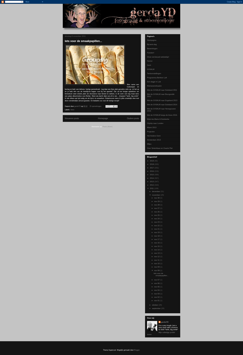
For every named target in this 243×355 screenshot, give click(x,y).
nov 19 (157, 232)
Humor (150, 61)
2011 (152, 188)
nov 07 (157, 280)
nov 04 (157, 290)
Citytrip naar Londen (155, 123)
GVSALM (150, 69)
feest (72, 110)
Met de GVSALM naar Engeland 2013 (162, 100)
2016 (152, 171)
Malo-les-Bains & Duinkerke (158, 119)
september (156, 308)
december (156, 191)
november (156, 195)
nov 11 (157, 260)
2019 (152, 161)
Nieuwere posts (72, 118)
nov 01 (157, 300)
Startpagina (151, 40)
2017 (152, 168)
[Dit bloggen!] (109, 106)
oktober (155, 305)
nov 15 (157, 246)
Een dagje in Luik (154, 82)
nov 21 (157, 229)
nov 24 (157, 219)
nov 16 (157, 243)
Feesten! (150, 53)
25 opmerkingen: (96, 106)
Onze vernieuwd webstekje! (158, 57)
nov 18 (157, 236)
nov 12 (157, 257)
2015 (152, 175)
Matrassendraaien (154, 86)
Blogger (136, 350)
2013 (152, 182)
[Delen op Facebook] (114, 106)
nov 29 (157, 201)
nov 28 (157, 205)
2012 (152, 185)
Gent (149, 65)
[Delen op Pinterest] (116, 106)
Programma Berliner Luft (157, 78)
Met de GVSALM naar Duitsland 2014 (162, 105)
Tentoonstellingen (154, 73)
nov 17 (157, 239)
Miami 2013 (151, 127)
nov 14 (157, 250)
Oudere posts (133, 118)
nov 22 (157, 226)
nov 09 (157, 267)
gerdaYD (164, 322)
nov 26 (157, 212)
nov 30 (157, 198)
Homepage (103, 118)
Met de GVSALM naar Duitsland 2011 (162, 90)
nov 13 (157, 253)
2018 (152, 164)
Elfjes (149, 144)
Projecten (151, 132)
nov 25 (157, 215)
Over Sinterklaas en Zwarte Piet (160, 148)
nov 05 (157, 287)
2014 (152, 178)
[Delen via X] (111, 106)
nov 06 (157, 283)
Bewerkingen (152, 49)
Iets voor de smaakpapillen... (83, 41)
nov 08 (157, 270)
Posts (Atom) (107, 127)
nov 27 (157, 208)
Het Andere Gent (153, 136)
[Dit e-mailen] (106, 106)
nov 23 (157, 222)
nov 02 (157, 297)
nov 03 (157, 294)
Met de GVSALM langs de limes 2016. (162, 115)
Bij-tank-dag (152, 44)
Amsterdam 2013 (154, 140)
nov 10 (157, 263)
